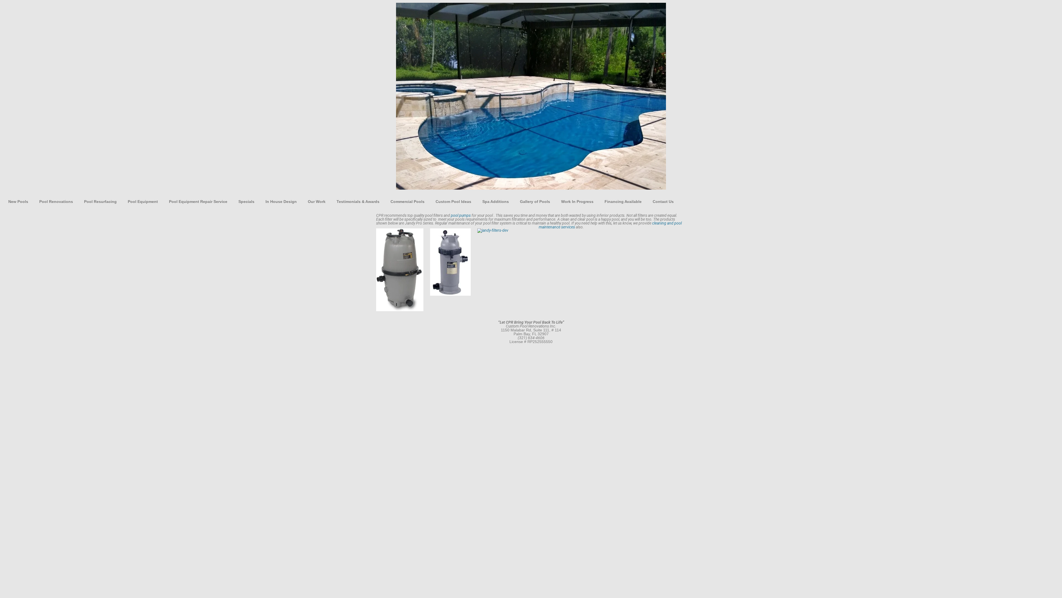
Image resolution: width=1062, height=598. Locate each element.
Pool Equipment (143, 201)
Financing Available (623, 201)
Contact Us (663, 201)
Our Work (317, 201)
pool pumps (461, 215)
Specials (246, 201)
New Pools (18, 201)
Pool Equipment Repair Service (198, 201)
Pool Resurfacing (100, 201)
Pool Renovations (56, 201)
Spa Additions (495, 201)
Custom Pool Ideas (453, 201)
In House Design (281, 201)
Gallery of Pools (535, 201)
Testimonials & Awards (358, 201)
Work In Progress (577, 201)
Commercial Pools (408, 201)
